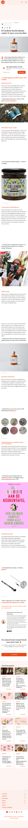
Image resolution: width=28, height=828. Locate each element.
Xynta (16, 818)
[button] (24, 794)
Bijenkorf (13, 410)
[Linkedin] (11, 631)
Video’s (4, 805)
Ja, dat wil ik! (14, 654)
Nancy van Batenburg (8, 22)
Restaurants (5, 798)
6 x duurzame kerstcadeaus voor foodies (12, 602)
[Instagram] (9, 631)
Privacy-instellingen (7, 807)
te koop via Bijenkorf (10, 101)
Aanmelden (21, 72)
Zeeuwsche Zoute (7, 123)
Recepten (4, 796)
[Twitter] (7, 631)
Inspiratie (16, 22)
